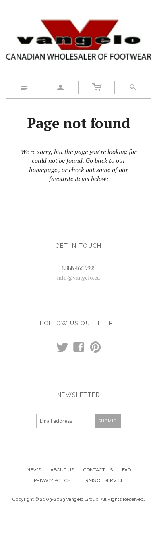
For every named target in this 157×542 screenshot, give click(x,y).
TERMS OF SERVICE (102, 480)
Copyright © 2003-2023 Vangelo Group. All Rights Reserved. (78, 499)
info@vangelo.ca (78, 277)
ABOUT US (62, 470)
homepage (43, 169)
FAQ (126, 470)
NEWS (34, 470)
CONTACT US (98, 470)
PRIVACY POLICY (52, 480)
